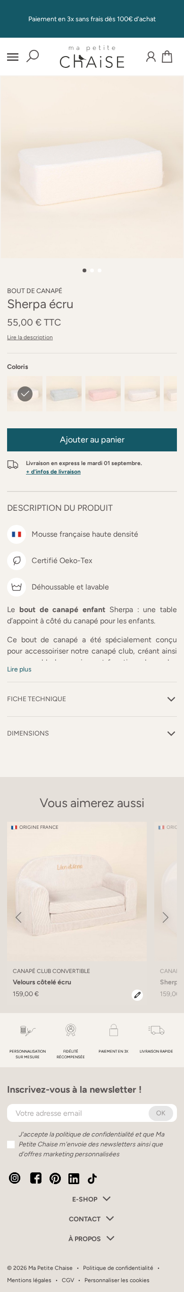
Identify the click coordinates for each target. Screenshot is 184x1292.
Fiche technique (36, 699)
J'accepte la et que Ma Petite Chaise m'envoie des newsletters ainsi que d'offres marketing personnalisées (91, 1144)
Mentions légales (29, 1280)
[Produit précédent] (18, 917)
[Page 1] (84, 270)
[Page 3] (99, 270)
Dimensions (28, 733)
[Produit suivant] (166, 917)
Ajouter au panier (92, 439)
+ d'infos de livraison (53, 471)
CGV (68, 1280)
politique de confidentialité (94, 1134)
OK (161, 1113)
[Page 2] (92, 270)
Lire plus (19, 669)
